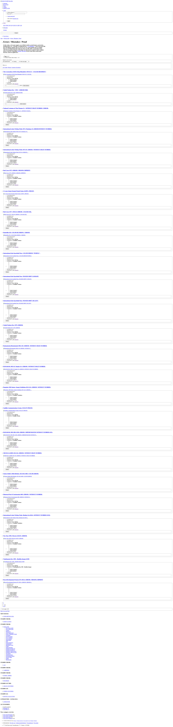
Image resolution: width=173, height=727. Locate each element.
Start (2, 38)
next (4, 606)
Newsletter (36, 723)
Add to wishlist (13, 81)
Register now (15, 18)
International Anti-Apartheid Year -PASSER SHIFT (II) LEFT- (20, 300)
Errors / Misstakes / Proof (15, 38)
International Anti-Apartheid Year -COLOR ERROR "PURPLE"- (21, 253)
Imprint (35, 720)
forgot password (11, 16)
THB (7, 25)
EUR (4, 23)
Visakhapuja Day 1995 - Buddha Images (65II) (16, 559)
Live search (26, 720)
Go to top (5, 611)
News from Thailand (7, 718)
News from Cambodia (8, 715)
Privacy (15, 720)
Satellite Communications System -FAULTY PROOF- (18, 408)
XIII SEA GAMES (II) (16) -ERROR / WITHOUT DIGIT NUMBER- (22, 453)
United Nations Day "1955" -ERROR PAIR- (15, 90)
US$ (9, 25)
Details (7, 124)
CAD (21, 25)
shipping (16, 83)
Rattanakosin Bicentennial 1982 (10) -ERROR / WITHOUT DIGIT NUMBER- (25, 346)
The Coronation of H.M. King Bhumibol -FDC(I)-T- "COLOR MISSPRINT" (24, 71)
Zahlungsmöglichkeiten (21, 723)
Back (2, 611)
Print (8, 611)
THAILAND (6, 38)
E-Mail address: (10, 12)
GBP (18, 25)
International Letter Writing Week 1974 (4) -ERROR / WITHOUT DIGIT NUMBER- (27, 149)
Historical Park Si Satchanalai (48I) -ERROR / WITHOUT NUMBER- (23, 494)
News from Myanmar (7, 714)
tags (29, 720)
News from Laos (6, 717)
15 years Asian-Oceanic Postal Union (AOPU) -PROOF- (18, 191)
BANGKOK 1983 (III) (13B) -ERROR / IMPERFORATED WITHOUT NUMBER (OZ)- (28, 432)
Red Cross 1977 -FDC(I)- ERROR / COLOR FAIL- (17, 211)
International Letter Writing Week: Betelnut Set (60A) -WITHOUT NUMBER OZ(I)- (26, 515)
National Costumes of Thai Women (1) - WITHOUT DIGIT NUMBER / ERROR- (26, 108)
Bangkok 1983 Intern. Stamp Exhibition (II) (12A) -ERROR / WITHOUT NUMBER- (27, 387)
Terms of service (20, 720)
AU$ (11, 25)
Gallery (6, 67)
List (3, 67)
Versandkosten (30, 723)
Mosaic (9, 67)
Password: (9, 13)
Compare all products (16, 67)
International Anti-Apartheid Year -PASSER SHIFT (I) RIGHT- (21, 276)
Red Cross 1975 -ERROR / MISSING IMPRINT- (16, 170)
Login (4, 10)
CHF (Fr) (15, 25)
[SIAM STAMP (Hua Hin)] (7, 1)
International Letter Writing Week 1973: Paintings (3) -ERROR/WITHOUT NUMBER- (27, 129)
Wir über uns (12, 723)
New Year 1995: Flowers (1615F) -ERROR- (15, 536)
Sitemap (31, 720)
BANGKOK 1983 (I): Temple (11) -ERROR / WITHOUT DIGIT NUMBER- (24, 366)
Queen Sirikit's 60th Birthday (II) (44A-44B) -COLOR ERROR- (21, 473)
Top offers (6, 709)
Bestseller (6, 708)
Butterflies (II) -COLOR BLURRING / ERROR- (16, 232)
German (5, 30)
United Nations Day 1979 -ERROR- (13, 325)
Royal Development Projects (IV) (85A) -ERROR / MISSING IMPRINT (23, 579)
